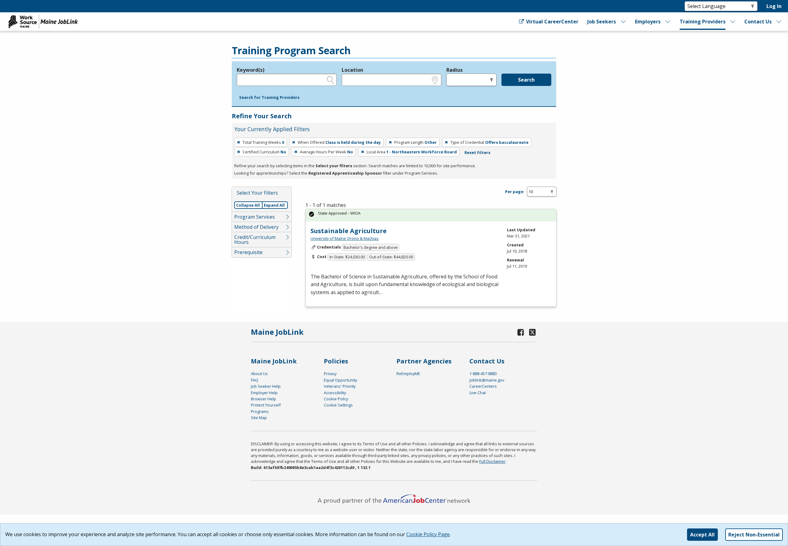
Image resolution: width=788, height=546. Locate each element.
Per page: (515, 191)
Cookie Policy (336, 399)
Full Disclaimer (492, 461)
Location (352, 70)
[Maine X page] (532, 332)
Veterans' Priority (340, 386)
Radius (454, 70)
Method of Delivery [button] (256, 227)
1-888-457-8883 (483, 373)
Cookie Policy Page (428, 534)
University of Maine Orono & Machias (345, 238)
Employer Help (264, 392)
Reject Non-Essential (754, 534)
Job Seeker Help (266, 386)
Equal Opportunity (340, 380)
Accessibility (335, 392)
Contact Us (758, 21)
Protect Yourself (266, 405)
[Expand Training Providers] (733, 21)
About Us (259, 373)
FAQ (254, 380)
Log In (774, 6)
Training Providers (703, 21)
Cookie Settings (338, 405)
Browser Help (263, 399)
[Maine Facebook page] (521, 332)
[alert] (431, 215)
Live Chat (477, 392)
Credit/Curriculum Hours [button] (254, 239)
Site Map (259, 417)
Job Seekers (601, 21)
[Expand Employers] (668, 21)
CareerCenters (483, 386)
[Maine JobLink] (43, 21)
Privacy (330, 373)
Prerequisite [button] (248, 252)
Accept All (702, 534)
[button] (269, 97)
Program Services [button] (254, 216)
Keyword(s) (250, 70)
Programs (260, 411)
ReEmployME (408, 373)
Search (526, 79)
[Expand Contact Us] (779, 21)
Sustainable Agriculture (349, 231)
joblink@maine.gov (486, 380)
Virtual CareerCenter (551, 21)
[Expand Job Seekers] (623, 21)
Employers (648, 21)
